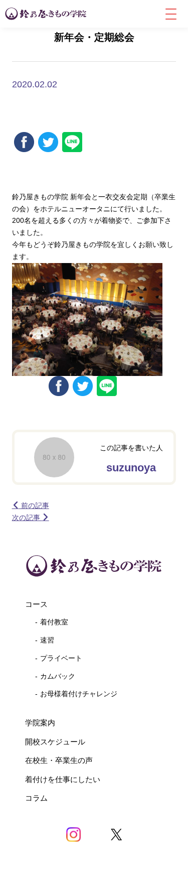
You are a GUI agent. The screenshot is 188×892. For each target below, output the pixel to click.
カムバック (57, 676)
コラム (36, 798)
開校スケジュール (55, 741)
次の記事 (27, 518)
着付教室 (54, 622)
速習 (47, 640)
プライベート (61, 658)
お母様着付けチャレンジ (78, 694)
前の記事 (34, 505)
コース (36, 604)
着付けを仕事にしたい (62, 779)
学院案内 (40, 722)
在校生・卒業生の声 (59, 760)
